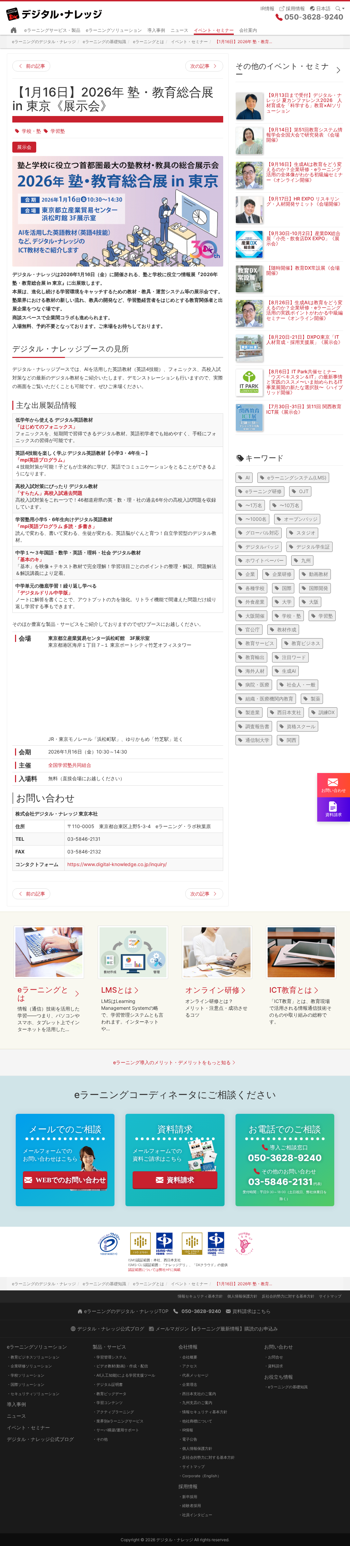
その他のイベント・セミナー (282, 70)
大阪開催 (255, 616)
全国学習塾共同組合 (69, 765)
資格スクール (301, 726)
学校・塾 (31, 131)
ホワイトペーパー (264, 560)
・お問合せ (273, 1357)
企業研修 (282, 574)
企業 (250, 574)
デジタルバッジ (262, 547)
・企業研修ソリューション (29, 1366)
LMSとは (117, 990)
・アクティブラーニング (113, 1411)
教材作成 (286, 629)
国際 (287, 588)
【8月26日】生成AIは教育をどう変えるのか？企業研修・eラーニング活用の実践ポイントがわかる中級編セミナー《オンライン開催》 (304, 310)
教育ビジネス (306, 643)
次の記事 (200, 66)
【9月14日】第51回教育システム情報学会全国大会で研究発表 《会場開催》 (304, 135)
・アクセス (187, 1366)
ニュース (179, 30)
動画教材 (318, 574)
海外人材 (255, 671)
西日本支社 (289, 712)
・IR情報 (185, 1430)
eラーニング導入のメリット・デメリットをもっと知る (172, 1062)
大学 (287, 602)
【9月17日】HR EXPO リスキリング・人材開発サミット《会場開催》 (304, 201)
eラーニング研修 (263, 491)
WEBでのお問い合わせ (71, 1180)
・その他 (100, 1439)
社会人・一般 (301, 684)
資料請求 (180, 1180)
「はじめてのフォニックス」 (46, 426)
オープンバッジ (301, 519)
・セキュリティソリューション (33, 1393)
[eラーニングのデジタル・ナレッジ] (54, 11)
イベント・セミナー (214, 30)
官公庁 (252, 629)
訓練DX (327, 712)
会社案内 (248, 30)
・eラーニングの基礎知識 (286, 1386)
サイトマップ (330, 1296)
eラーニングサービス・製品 (52, 30)
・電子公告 (187, 1439)
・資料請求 (273, 1366)
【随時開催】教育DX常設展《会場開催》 (303, 270)
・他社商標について (195, 1421)
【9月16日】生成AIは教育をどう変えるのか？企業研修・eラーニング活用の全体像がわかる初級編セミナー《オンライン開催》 (304, 172)
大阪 (314, 602)
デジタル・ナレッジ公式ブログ (40, 1439)
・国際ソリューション (25, 1384)
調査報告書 (257, 726)
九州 (306, 560)
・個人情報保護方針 (195, 1448)
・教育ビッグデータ (109, 1393)
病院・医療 (257, 684)
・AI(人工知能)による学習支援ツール (124, 1375)
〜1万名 (253, 505)
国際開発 (318, 588)
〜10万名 (289, 505)
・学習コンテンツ (108, 1402)
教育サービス (259, 643)
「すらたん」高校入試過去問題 (48, 493)
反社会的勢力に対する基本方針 (288, 1296)
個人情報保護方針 (242, 1296)
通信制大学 (257, 740)
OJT (304, 491)
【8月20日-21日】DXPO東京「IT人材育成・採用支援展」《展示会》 (304, 339)
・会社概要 (187, 1357)
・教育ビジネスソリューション (33, 1357)
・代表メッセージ (193, 1375)
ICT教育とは (290, 990)
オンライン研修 (212, 990)
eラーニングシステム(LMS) (296, 477)
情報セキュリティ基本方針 (200, 1296)
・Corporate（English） (199, 1475)
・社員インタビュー (195, 1514)
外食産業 (255, 602)
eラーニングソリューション (114, 30)
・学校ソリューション (25, 1375)
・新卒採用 (187, 1496)
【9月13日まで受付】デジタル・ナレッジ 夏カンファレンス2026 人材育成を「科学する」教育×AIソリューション (304, 103)
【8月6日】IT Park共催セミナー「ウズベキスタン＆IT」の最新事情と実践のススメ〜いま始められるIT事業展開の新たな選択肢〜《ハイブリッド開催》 (304, 382)
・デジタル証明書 (108, 1384)
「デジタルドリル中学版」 (44, 592)
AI (247, 477)
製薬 (315, 698)
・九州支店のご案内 (195, 1402)
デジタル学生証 (313, 547)
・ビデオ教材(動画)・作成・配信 (120, 1366)
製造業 (252, 712)
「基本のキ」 (29, 559)
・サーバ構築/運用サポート (116, 1430)
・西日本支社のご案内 (197, 1393)
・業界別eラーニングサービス (118, 1421)
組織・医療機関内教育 (269, 698)
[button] (320, 8)
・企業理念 (187, 1384)
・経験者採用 (189, 1505)
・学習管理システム (109, 1357)
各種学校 (255, 588)
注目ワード (294, 657)
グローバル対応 (262, 533)
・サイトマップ (191, 1466)
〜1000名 (256, 519)
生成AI (289, 671)
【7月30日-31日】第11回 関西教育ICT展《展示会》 (303, 408)
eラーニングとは (43, 993)
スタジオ (305, 533)
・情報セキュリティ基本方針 (202, 1411)
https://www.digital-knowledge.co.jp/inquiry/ (117, 864)
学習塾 (58, 131)
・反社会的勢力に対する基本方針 (206, 1457)
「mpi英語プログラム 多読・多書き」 (56, 526)
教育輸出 (255, 657)
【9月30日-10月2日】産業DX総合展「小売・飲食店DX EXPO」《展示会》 (303, 238)
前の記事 (35, 66)
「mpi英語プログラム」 (41, 460)
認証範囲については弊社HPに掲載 (154, 1269)
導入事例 (156, 30)
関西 (291, 740)
